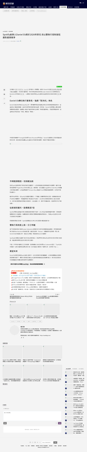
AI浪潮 (50, 7)
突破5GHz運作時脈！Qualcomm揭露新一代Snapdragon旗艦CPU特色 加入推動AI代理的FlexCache (32, 360)
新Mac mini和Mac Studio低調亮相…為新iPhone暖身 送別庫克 (78, 412)
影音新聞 (77, 7)
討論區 (4, 405)
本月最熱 (81, 369)
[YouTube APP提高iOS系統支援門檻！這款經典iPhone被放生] (69, 425)
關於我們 (59, 445)
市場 (24, 321)
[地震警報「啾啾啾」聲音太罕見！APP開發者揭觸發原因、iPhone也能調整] (69, 380)
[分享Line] (4, 94)
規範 (5, 423)
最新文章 (6, 7)
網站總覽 (64, 445)
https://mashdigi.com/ (45, 335)
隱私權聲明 (45, 445)
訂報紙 (55, 445)
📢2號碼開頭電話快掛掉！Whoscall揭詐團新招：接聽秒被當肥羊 (29, 287)
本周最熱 (74, 369)
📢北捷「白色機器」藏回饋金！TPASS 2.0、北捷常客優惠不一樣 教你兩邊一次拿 (34, 282)
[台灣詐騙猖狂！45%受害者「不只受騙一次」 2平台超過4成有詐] (69, 418)
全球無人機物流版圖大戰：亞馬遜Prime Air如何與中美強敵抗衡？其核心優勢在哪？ (52, 380)
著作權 (41, 445)
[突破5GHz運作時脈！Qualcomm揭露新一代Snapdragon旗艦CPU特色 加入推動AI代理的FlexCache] (32, 352)
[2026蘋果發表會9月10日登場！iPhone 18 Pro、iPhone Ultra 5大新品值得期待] (69, 393)
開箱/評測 (28, 7)
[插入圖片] (56, 423)
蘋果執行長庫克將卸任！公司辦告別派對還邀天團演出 (52, 360)
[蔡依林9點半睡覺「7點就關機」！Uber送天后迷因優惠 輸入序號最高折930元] (69, 399)
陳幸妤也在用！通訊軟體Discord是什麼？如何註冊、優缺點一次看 (78, 373)
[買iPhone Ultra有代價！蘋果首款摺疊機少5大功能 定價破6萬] (69, 405)
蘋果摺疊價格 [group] (15, 11)
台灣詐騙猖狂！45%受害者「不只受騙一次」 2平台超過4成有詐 (78, 418)
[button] (82, 3)
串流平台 (34, 321)
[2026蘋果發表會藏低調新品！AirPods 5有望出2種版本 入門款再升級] (51, 309)
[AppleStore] (40, 442)
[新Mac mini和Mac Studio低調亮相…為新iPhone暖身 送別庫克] (69, 412)
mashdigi (26, 264)
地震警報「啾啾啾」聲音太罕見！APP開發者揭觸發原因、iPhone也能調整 (78, 380)
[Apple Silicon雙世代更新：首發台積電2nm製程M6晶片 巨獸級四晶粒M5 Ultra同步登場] (12, 352)
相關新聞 (5, 343)
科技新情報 (63, 7)
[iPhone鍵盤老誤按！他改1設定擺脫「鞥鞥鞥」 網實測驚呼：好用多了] (69, 431)
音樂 (29, 321)
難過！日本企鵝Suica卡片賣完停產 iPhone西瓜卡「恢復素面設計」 (17, 316)
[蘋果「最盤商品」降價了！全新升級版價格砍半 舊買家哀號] (69, 386)
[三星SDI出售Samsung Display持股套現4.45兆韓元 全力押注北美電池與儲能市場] (32, 371)
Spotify (13, 321)
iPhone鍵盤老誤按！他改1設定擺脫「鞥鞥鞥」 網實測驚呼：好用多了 (78, 431)
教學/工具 (55, 7)
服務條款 (37, 445)
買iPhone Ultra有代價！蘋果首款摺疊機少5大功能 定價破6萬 (78, 405)
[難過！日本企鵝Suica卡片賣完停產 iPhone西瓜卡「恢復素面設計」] (18, 309)
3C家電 (35, 7)
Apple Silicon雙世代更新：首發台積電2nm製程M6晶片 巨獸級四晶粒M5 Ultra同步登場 (12, 360)
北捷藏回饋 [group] (6, 11)
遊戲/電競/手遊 (42, 7)
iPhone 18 (13, 301)
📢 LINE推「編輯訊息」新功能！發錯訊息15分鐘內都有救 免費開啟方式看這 (32, 289)
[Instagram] (32, 442)
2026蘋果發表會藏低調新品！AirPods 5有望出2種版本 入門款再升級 (51, 316)
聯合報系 (50, 445)
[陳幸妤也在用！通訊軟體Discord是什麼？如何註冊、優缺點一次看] (69, 373)
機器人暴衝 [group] (24, 11)
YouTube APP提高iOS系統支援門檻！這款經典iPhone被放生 (78, 424)
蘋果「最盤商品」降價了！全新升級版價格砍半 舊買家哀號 (78, 386)
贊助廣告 (5, 384)
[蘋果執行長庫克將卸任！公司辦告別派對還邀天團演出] (52, 352)
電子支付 (70, 7)
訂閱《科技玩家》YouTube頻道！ (29, 273)
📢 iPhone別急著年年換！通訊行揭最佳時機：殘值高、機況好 (28, 285)
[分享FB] (4, 89)
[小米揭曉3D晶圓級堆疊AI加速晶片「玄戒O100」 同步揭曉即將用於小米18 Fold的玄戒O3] (12, 371)
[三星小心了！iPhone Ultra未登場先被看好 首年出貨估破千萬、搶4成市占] (35, 309)
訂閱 (40, 321)
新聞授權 (32, 445)
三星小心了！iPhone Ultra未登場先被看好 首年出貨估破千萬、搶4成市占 (35, 316)
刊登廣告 (22, 445)
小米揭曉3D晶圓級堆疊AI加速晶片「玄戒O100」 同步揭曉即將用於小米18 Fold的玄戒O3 (12, 380)
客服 (28, 445)
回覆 (60, 423)
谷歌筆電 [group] (32, 11)
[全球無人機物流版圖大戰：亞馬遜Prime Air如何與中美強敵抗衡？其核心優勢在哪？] (52, 371)
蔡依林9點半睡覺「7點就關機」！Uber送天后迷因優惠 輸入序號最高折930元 (78, 399)
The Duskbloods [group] (41, 11)
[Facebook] (30, 442)
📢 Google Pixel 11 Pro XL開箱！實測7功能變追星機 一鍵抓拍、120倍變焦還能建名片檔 (35, 278)
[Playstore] (37, 442)
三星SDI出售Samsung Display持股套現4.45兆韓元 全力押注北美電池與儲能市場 (32, 380)
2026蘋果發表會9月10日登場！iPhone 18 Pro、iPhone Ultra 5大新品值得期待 (78, 393)
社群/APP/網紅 (20, 7)
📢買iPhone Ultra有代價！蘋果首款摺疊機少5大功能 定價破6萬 (29, 280)
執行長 (18, 321)
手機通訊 (12, 7)
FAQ (26, 445)
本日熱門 (68, 369)
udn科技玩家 (5, 31)
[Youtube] (80, 3)
